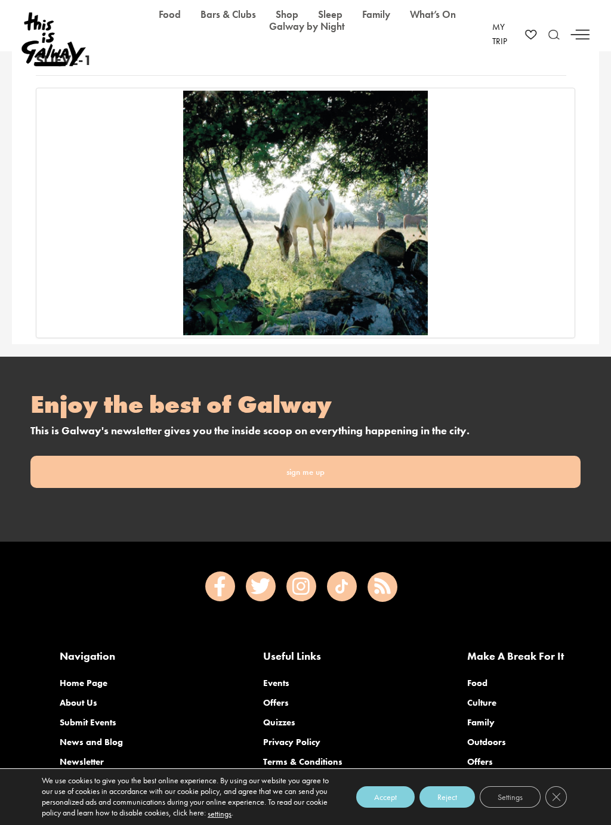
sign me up (305, 472)
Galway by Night (307, 26)
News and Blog (91, 742)
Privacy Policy (291, 742)
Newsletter (82, 762)
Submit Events (88, 722)
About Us (78, 703)
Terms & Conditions (302, 762)
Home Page (83, 683)
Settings (510, 797)
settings (220, 813)
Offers (276, 703)
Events (276, 683)
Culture (481, 703)
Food (477, 683)
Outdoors (486, 742)
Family (481, 722)
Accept (385, 797)
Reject (447, 797)
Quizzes (279, 722)
